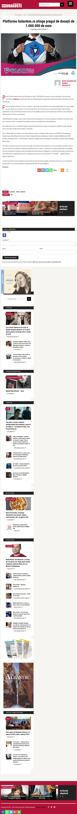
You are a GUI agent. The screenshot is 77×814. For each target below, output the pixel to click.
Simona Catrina (17, 607)
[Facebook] (3, 812)
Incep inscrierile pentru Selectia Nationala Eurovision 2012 (42, 797)
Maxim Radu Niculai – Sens (15, 391)
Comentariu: (5, 240)
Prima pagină (18, 14)
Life (32, 203)
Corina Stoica (10, 568)
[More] (62, 170)
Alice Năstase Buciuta (12, 336)
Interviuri (9, 314)
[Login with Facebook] (4, 235)
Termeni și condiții (41, 807)
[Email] (19, 812)
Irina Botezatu (17, 479)
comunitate (12, 192)
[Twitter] (47, 170)
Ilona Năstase (10, 431)
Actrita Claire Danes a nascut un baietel (14, 797)
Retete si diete (10, 499)
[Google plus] (39, 170)
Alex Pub (16, 530)
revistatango (7, 210)
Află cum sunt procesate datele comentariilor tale (47, 262)
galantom (22, 192)
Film (7, 409)
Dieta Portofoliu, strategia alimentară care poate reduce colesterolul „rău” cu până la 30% (17, 515)
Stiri (25, 14)
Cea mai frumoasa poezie (13, 377)
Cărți (8, 719)
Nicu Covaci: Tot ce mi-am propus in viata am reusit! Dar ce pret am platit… (21, 614)
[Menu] (70, 4)
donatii (18, 192)
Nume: (4, 248)
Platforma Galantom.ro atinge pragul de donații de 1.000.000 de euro (45, 14)
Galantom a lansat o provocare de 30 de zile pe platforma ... (43, 213)
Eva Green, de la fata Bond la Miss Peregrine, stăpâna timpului (21, 474)
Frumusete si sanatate (10, 203)
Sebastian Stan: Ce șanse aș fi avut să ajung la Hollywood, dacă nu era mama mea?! (21, 454)
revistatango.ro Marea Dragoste (38, 29)
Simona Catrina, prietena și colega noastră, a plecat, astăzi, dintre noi (22, 575)
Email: (41, 248)
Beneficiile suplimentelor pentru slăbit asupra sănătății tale (21, 526)
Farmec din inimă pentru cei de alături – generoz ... (16, 213)
